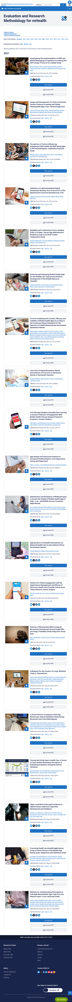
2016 (62, 39)
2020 (47, 39)
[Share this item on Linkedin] (65, 19)
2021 (43, 39)
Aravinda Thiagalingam (45, 425)
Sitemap (6, 977)
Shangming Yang (35, 814)
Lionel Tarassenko (39, 728)
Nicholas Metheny (57, 112)
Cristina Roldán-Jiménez (46, 333)
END (21, 44)
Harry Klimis (33, 423)
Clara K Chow (57, 425)
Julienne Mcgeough (36, 240)
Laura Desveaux (35, 770)
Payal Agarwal (54, 285)
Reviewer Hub (8, 955)
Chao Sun (53, 423)
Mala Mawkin (62, 509)
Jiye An (37, 593)
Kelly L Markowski (35, 637)
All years (19, 39)
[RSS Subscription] (54, 972)
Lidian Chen (38, 816)
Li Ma (51, 593)
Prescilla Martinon (41, 856)
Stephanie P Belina (60, 465)
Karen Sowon (55, 551)
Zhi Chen (54, 812)
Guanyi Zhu (44, 814)
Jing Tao (32, 816)
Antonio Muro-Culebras (37, 331)
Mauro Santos (47, 723)
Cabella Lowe (34, 196)
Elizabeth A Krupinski (36, 682)
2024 (32, 39)
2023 (35, 39)
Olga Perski (42, 154)
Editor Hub (7, 952)
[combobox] (51, 4)
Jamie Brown (34, 156)
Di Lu (48, 423)
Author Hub (7, 949)
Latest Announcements (44, 949)
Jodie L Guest (34, 900)
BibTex (26, 44)
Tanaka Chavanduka (45, 904)
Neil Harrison (42, 242)
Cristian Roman (49, 724)
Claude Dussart (61, 858)
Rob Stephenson (43, 906)
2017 (58, 39)
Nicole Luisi (50, 902)
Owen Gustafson (47, 726)
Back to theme (9, 32)
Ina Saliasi (33, 856)
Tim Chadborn (58, 154)
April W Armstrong (47, 677)
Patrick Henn (54, 509)
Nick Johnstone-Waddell (45, 68)
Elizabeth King (37, 726)
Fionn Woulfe (34, 507)
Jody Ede (57, 724)
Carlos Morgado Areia (36, 723)
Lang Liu (59, 812)
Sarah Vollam (56, 723)
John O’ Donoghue (35, 511)
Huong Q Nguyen (40, 681)
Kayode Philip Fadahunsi (45, 507)
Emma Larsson (45, 509)
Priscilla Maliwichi (35, 551)
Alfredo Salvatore (52, 337)
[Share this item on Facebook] (63, 19)
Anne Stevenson (58, 68)
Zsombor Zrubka (35, 380)
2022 (39, 39)
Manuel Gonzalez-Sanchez (38, 335)
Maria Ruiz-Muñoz (59, 333)
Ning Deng (56, 593)
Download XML (49, 94)
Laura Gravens (58, 902)
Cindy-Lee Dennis (39, 286)
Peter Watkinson (50, 728)
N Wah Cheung (60, 423)
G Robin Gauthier (56, 637)
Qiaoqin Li (33, 812)
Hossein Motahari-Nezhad (38, 379)
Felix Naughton (42, 156)
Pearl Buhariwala (54, 110)
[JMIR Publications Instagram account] (51, 972)
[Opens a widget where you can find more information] (61, 999)
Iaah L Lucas (52, 900)
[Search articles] (63, 4)
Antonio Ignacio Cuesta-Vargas (44, 338)
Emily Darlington (52, 856)
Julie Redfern (34, 425)
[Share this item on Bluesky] (63, 17)
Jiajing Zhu (47, 812)
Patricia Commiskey (36, 677)
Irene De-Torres (51, 335)
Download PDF (49, 89)
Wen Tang (44, 337)
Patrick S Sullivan (54, 906)
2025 (28, 39)
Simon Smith (57, 507)
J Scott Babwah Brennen (47, 465)
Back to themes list (10, 34)
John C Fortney (41, 679)
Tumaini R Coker (58, 677)
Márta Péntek (50, 379)
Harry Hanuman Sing (44, 196)
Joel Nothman (41, 423)
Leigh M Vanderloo (35, 285)
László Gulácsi (58, 379)
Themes (40, 955)
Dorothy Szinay (34, 154)
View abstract (48, 85)
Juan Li (55, 814)
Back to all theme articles (12, 35)
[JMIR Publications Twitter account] (41, 972)
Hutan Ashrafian (52, 66)
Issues (39, 957)
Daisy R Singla (49, 681)
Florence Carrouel (35, 860)
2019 (51, 39)
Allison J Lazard (35, 465)
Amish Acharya (34, 66)
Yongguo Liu (40, 812)
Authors (39, 952)
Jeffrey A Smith (46, 637)
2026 (24, 39)
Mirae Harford (57, 726)
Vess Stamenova (56, 770)
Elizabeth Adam (43, 900)
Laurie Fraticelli (45, 860)
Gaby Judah (43, 66)
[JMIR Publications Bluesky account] (38, 972)
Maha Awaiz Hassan (45, 112)
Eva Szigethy (58, 681)
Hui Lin (47, 593)
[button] (70, 2)
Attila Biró (37, 337)
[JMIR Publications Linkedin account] (46, 972)
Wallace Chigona (45, 551)
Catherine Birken (50, 286)
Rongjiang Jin (62, 814)
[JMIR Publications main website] (17, 4)
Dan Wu (32, 593)
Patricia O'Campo (35, 110)
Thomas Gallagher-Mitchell (50, 240)
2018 (55, 39)
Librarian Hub (8, 957)
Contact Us (7, 975)
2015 (66, 39)
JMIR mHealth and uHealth (12, 8)
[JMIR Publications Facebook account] (44, 972)
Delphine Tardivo (41, 858)
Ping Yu (42, 593)
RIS (30, 44)
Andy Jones (50, 154)
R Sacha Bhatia (52, 772)
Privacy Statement (10, 972)
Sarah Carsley (45, 285)
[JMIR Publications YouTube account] (49, 972)
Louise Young (40, 724)
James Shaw (43, 772)
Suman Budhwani (45, 770)
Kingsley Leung (34, 904)
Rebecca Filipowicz (41, 902)
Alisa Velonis (45, 110)
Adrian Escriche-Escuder (51, 331)
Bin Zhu (50, 814)
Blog (38, 960)
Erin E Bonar (55, 904)
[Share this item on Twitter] (65, 17)
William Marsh (55, 196)
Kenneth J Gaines (51, 679)
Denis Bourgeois (51, 858)
